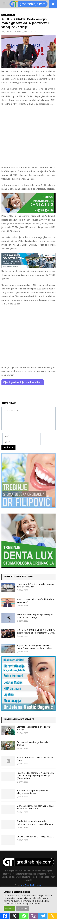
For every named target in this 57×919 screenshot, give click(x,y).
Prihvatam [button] (9, 909)
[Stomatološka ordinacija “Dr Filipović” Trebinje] (8, 730)
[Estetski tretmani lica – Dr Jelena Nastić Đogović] (8, 761)
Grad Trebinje (14, 31)
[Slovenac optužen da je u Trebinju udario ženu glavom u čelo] (8, 587)
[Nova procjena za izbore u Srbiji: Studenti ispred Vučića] (8, 602)
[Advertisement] (28, 137)
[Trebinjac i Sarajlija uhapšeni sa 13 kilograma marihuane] (8, 794)
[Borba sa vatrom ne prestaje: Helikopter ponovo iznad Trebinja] (8, 618)
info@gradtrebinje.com (31, 885)
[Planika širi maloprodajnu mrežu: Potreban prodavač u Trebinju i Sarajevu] (8, 824)
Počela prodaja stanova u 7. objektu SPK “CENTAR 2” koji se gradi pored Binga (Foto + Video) (35, 775)
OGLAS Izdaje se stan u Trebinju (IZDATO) (36, 837)
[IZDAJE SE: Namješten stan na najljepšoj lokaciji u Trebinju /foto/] (8, 809)
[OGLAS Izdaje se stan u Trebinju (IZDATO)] (8, 840)
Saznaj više (22, 909)
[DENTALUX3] (28, 212)
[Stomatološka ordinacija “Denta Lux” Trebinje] (8, 745)
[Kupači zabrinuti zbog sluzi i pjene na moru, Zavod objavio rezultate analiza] (8, 648)
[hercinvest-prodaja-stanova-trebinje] (28, 267)
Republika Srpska (8, 15)
